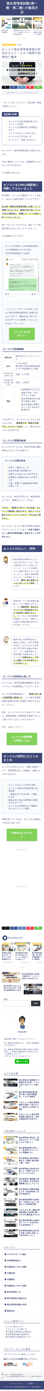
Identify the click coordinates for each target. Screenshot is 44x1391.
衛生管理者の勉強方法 (9, 44)
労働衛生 (11, 1279)
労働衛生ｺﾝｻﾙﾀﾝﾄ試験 (17, 1286)
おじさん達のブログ (14, 1326)
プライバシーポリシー (17, 1383)
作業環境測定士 (14, 1260)
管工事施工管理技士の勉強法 (18, 1332)
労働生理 (11, 1273)
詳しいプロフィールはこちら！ (19, 1056)
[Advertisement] (22, 867)
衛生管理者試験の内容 (17, 1304)
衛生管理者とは (14, 1292)
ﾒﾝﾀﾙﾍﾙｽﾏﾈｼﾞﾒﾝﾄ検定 (16, 1254)
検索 (6, 999)
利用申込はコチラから (22, 835)
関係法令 (11, 1311)
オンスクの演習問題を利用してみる (22, 739)
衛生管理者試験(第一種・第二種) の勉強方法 (22, 7)
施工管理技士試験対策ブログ (18, 1337)
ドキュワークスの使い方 (16, 1329)
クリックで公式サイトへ (22, 334)
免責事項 (31, 1383)
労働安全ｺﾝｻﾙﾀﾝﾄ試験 (17, 1267)
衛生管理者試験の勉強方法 (17, 1334)
